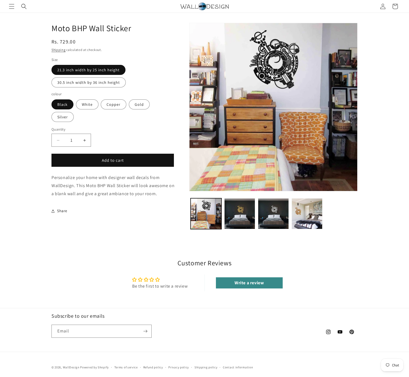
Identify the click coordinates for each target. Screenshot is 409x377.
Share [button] (62, 210)
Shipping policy (206, 367)
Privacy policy (178, 367)
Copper (113, 104)
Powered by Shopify (94, 367)
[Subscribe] (145, 331)
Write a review (249, 283)
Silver (62, 116)
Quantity (58, 129)
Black (62, 104)
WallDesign (71, 367)
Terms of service (126, 367)
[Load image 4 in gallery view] (307, 213)
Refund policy (153, 367)
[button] (12, 6)
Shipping (58, 50)
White (87, 104)
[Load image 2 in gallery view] (239, 213)
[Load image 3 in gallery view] (273, 213)
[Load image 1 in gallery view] (206, 213)
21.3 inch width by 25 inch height (88, 69)
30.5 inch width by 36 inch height (88, 82)
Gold (139, 104)
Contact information (238, 367)
